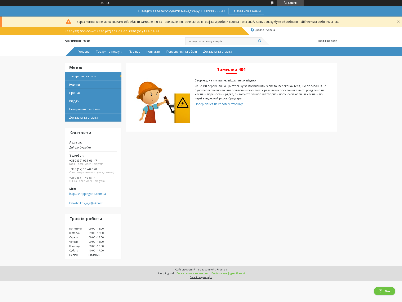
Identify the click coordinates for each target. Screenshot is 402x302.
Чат (387, 291)
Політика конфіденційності (228, 273)
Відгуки (74, 101)
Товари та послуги (109, 51)
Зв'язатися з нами (246, 11)
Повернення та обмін (181, 51)
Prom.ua (222, 269)
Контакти (153, 51)
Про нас (134, 51)
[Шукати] (259, 41)
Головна (83, 51)
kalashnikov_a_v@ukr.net (86, 203)
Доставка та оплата (217, 51)
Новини (74, 84)
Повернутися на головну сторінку (219, 104)
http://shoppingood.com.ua (87, 194)
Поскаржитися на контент (193, 273)
